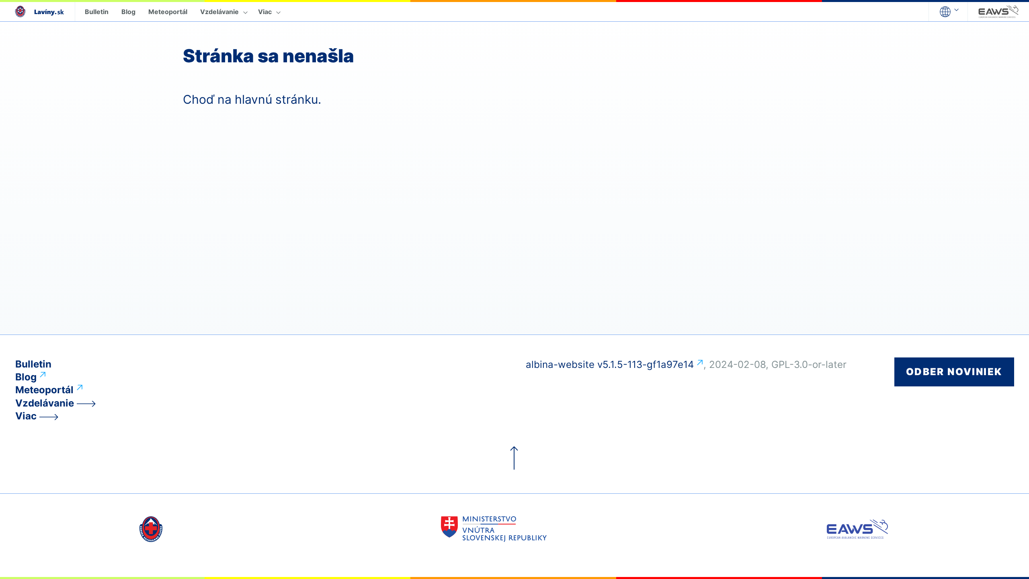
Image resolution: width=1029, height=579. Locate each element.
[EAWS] (998, 11)
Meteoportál (167, 12)
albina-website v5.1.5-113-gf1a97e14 (610, 364)
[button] (948, 11)
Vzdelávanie (219, 12)
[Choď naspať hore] (514, 458)
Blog (128, 12)
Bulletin (97, 12)
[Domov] (37, 11)
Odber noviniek (954, 372)
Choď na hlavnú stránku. (252, 99)
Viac (265, 12)
